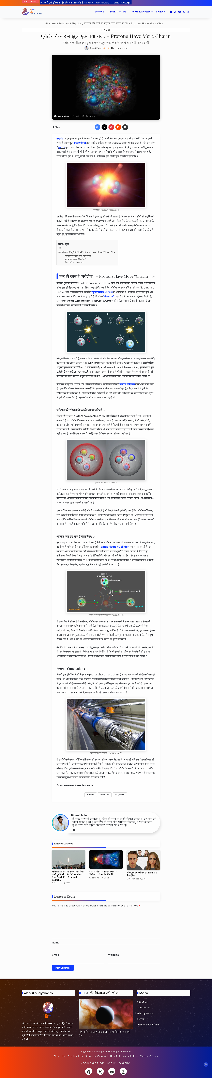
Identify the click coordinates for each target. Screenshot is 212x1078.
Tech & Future (118, 11)
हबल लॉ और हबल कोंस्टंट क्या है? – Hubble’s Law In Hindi (103, 873)
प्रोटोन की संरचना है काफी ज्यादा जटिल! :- (79, 256)
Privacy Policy (145, 1013)
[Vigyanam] (32, 11)
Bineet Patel (96, 48)
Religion (160, 11)
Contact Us (143, 1007)
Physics (77, 23)
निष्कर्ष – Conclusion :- (74, 262)
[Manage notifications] (206, 1064)
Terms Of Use (149, 1056)
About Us (142, 1001)
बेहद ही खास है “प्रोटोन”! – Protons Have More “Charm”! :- (86, 252)
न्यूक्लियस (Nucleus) (102, 292)
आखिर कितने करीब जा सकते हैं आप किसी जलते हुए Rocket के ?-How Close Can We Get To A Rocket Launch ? (68, 875)
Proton (105, 794)
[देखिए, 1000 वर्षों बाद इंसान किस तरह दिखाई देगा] (143, 860)
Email (55, 954)
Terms (140, 1019)
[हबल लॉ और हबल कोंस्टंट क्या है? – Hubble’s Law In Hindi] (106, 859)
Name (55, 942)
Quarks (120, 794)
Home (52, 23)
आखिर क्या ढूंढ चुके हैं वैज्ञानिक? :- (76, 259)
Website (113, 954)
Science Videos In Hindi (101, 1056)
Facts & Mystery (141, 11)
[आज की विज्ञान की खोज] (106, 1014)
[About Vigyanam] (48, 1010)
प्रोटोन (61, 147)
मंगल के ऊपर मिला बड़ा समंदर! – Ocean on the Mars (67, 2)
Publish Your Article (148, 1024)
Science (99, 11)
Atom (91, 794)
